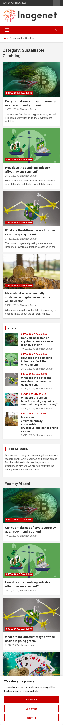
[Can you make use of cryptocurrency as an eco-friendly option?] (31, 79)
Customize (31, 708)
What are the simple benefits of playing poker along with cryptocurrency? (39, 401)
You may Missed (17, 484)
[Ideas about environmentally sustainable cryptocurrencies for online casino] (31, 271)
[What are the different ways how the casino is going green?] (31, 208)
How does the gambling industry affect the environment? (36, 361)
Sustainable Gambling (19, 93)
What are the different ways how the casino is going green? (36, 381)
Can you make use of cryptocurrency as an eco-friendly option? (39, 341)
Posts (11, 328)
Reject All (31, 717)
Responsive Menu (56, 3)
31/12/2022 (11, 238)
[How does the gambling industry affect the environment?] (31, 145)
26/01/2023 (11, 175)
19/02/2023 (11, 109)
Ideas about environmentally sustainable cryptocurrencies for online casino (27, 297)
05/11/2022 (11, 305)
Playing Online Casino (34, 394)
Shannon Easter (28, 109)
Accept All (31, 699)
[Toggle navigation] (7, 30)
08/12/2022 (27, 408)
